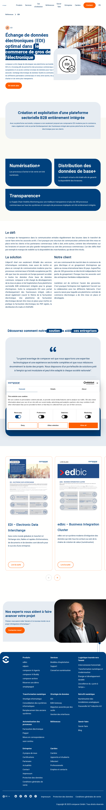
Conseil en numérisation (60, 670)
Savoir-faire (83, 726)
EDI (18, 14)
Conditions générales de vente (33, 783)
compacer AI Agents (31, 670)
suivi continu (28, 741)
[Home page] (4, 5)
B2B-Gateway (56, 703)
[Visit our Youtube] (30, 797)
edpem (25, 666)
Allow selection (53, 425)
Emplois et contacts (58, 769)
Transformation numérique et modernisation (90, 670)
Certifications (28, 757)
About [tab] (84, 389)
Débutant (54, 761)
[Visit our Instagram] (35, 797)
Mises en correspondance (33, 737)
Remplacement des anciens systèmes (34, 712)
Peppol (25, 733)
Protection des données (33, 778)
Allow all (83, 425)
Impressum (27, 773)
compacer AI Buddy (31, 674)
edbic (25, 662)
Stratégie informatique (32, 699)
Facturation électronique (33, 729)
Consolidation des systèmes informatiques (35, 704)
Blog (80, 730)
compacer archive (30, 678)
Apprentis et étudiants (59, 757)
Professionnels (56, 765)
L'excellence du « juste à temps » (88, 685)
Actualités (27, 765)
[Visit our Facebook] (25, 797)
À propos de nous (30, 753)
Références (50, 5)
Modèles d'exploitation (59, 662)
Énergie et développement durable (89, 678)
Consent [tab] (22, 389)
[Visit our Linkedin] (15, 797)
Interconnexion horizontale (89, 665)
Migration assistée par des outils (61, 708)
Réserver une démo (31, 682)
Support (53, 666)
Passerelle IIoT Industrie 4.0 (90, 706)
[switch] (41, 416)
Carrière (53, 753)
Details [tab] (53, 389)
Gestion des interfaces (60, 714)
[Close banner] (97, 383)
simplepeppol (28, 687)
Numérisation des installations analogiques (88, 700)
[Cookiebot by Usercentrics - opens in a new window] (85, 383)
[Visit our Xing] (20, 797)
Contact (26, 769)
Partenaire (27, 761)
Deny (23, 425)
